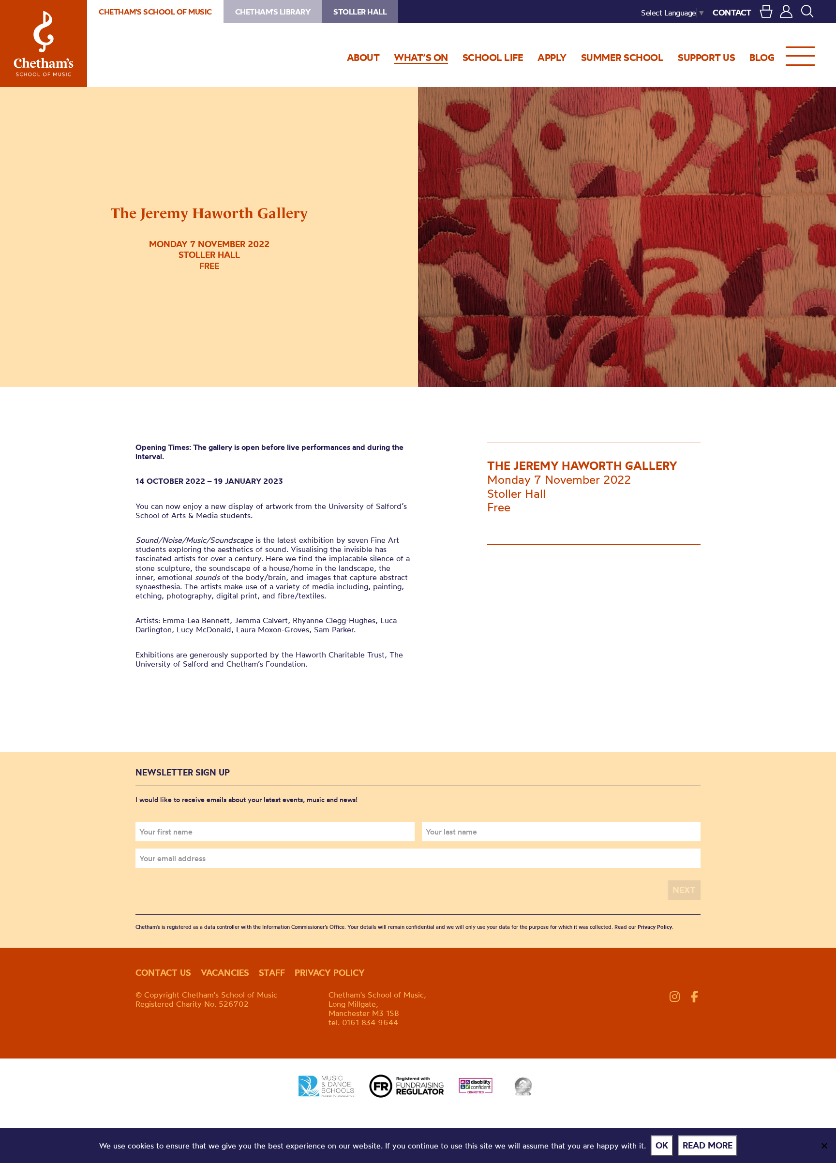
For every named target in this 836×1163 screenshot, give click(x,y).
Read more (707, 1145)
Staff (272, 972)
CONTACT (732, 12)
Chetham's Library (273, 11)
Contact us (163, 972)
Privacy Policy (655, 927)
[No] (824, 1145)
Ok (662, 1145)
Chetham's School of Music (43, 43)
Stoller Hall (360, 11)
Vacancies (225, 972)
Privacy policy (330, 972)
